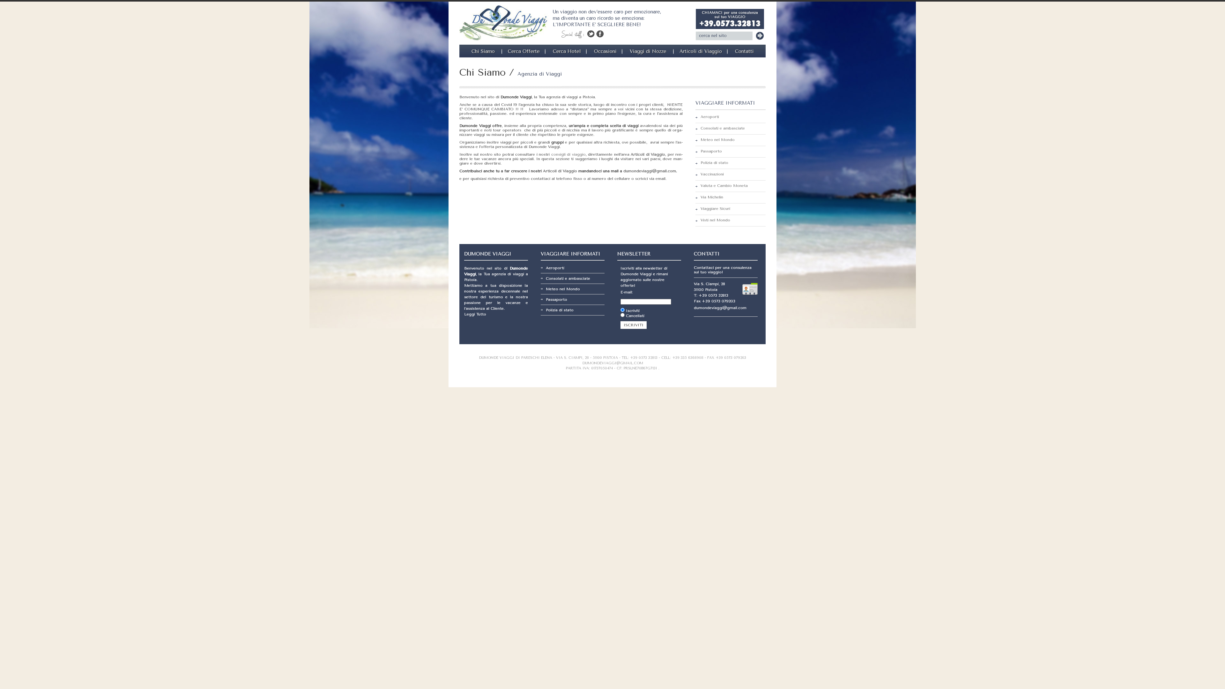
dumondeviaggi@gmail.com (649, 171)
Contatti (744, 51)
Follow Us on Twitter (591, 34)
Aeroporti (710, 117)
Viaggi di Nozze (648, 51)
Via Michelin (712, 197)
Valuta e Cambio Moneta (724, 185)
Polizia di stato (714, 162)
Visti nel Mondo (715, 220)
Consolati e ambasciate (723, 128)
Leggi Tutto (475, 314)
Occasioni (605, 51)
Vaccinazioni (712, 174)
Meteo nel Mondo (718, 139)
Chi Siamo (483, 51)
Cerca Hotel (567, 51)
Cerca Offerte (524, 51)
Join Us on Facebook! (600, 34)
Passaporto (711, 151)
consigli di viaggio (568, 154)
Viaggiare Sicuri (715, 208)
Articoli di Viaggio (700, 51)
